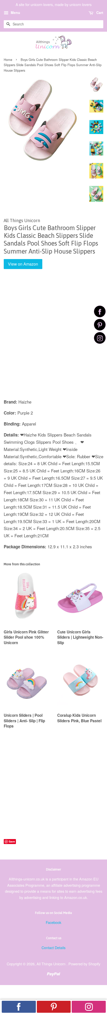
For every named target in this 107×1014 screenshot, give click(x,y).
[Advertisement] (53, 337)
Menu (15, 12)
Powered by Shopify (84, 963)
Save (12, 841)
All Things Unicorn (51, 963)
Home (8, 59)
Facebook (53, 922)
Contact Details (53, 947)
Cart (99, 12)
